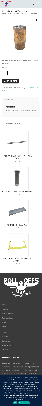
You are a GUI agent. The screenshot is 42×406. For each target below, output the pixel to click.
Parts (4, 327)
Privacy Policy (6, 345)
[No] (39, 390)
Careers (4, 332)
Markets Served (7, 313)
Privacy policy (24, 403)
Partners (5, 337)
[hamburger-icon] (38, 3)
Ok (15, 403)
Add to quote (10, 81)
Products (5, 322)
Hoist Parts (12, 11)
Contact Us (6, 341)
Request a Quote (7, 318)
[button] (36, 20)
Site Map (5, 350)
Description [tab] (8, 99)
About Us (5, 309)
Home (4, 11)
